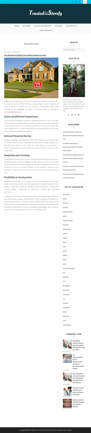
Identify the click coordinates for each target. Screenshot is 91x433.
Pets (64, 281)
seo (64, 298)
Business (65, 203)
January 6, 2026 (67, 396)
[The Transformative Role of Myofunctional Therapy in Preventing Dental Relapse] (67, 358)
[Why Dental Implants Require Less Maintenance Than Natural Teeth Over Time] (67, 344)
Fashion (65, 233)
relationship (66, 294)
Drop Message (8, 1)
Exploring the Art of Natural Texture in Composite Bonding (73, 175)
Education (66, 224)
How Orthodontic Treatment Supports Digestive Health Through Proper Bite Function (73, 158)
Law (64, 272)
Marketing (66, 277)
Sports (65, 311)
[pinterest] (78, 115)
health (64, 259)
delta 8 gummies (68, 211)
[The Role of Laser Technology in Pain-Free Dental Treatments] (67, 391)
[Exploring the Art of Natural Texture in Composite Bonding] (67, 403)
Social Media (66, 307)
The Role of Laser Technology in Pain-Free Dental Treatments (73, 168)
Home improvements (69, 268)
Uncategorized (67, 324)
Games (65, 251)
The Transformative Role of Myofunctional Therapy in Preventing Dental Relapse (73, 147)
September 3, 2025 (67, 408)
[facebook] (68, 115)
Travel (64, 320)
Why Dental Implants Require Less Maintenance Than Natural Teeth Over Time (73, 135)
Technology (71, 26)
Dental (64, 216)
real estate (7, 52)
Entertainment (67, 229)
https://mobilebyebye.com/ (13, 112)
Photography (66, 285)
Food (64, 246)
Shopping (65, 303)
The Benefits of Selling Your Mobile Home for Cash (25, 55)
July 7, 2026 (66, 370)
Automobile (66, 194)
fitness (65, 242)
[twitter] (72, 115)
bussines (27, 26)
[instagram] (75, 115)
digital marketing (43, 26)
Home (16, 26)
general (65, 255)
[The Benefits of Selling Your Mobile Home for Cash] (31, 78)
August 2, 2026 (66, 351)
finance (59, 26)
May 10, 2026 (66, 384)
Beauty (65, 198)
